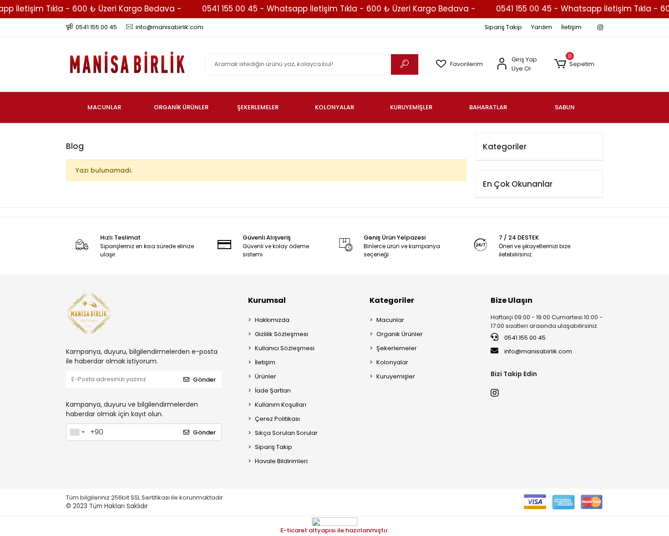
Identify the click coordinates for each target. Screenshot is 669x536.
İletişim (571, 27)
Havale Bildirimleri (281, 461)
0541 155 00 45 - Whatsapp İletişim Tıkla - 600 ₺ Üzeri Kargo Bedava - (339, 8)
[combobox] (76, 432)
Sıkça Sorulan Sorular (286, 433)
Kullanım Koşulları (280, 404)
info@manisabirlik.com (538, 351)
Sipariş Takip (503, 27)
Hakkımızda (272, 320)
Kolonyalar (392, 362)
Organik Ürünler (399, 334)
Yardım (541, 27)
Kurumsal (267, 300)
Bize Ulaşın (511, 300)
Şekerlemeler (396, 348)
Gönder (204, 379)
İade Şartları (273, 390)
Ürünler (265, 376)
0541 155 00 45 (524, 337)
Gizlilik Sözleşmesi (281, 334)
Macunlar (390, 320)
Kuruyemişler (395, 376)
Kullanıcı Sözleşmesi (284, 348)
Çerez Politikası (277, 418)
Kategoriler (392, 300)
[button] (574, 64)
